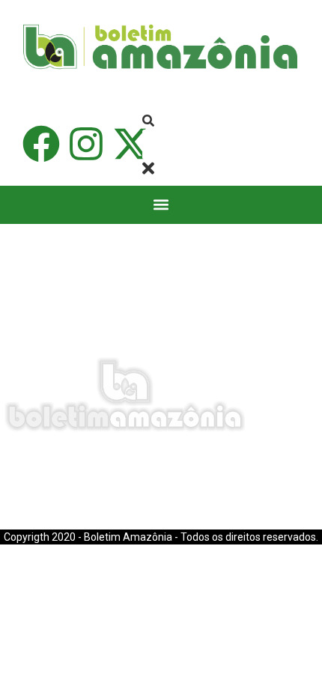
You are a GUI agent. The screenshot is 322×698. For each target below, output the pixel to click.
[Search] (148, 121)
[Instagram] (86, 144)
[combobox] (177, 145)
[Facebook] (41, 144)
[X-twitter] (131, 144)
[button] (161, 204)
